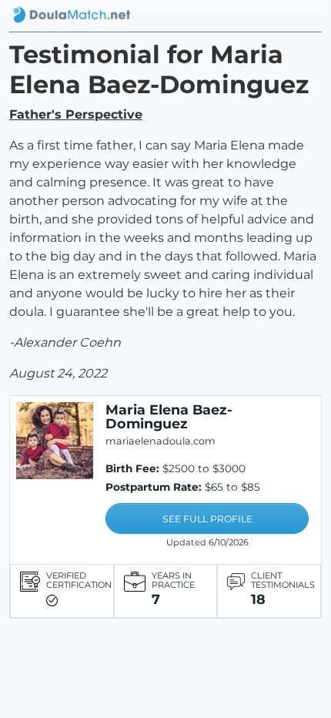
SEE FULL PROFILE (207, 519)
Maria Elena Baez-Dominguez (168, 416)
